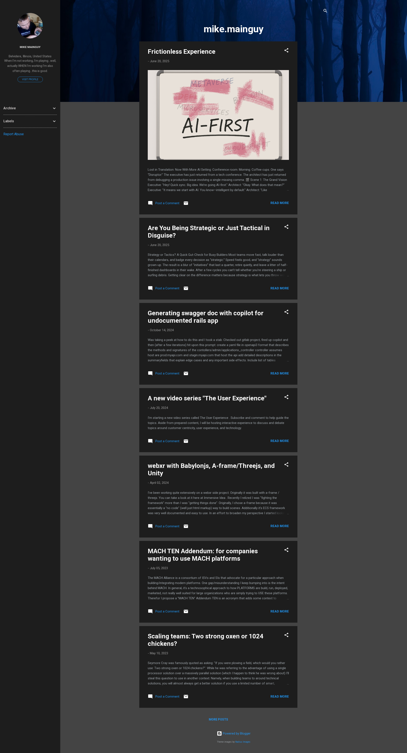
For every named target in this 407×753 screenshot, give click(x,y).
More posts (218, 719)
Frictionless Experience (181, 51)
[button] (286, 51)
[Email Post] (185, 205)
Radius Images (242, 741)
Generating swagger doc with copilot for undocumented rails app (205, 316)
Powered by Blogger (236, 733)
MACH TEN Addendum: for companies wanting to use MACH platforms (203, 554)
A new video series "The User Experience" (207, 398)
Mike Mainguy (30, 47)
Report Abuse (13, 134)
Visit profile (30, 79)
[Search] (325, 11)
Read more (279, 203)
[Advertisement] (314, 105)
